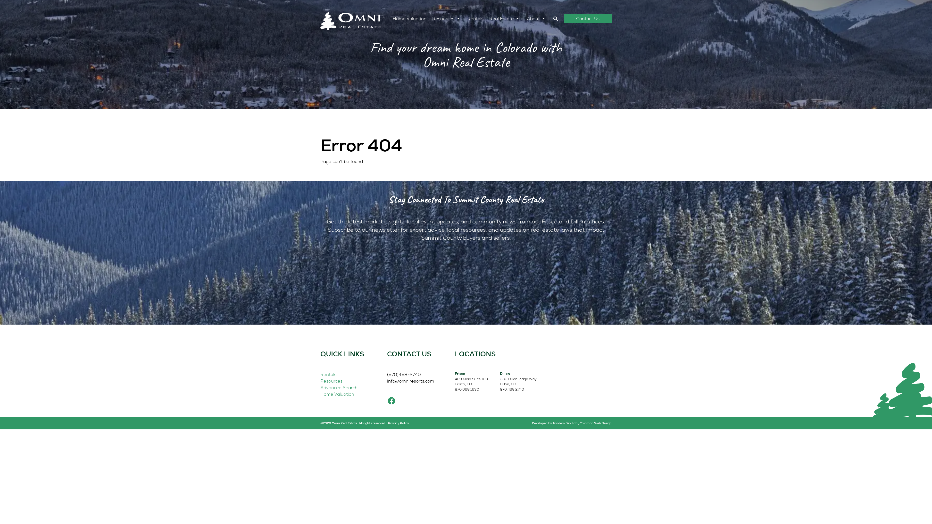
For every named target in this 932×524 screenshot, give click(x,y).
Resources (443, 18)
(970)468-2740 (404, 374)
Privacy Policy (398, 423)
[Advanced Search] (555, 18)
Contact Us (587, 18)
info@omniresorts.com (410, 381)
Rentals (475, 18)
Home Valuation (409, 18)
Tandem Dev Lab (565, 423)
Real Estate (501, 18)
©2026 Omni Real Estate (338, 423)
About (533, 18)
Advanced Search (339, 387)
